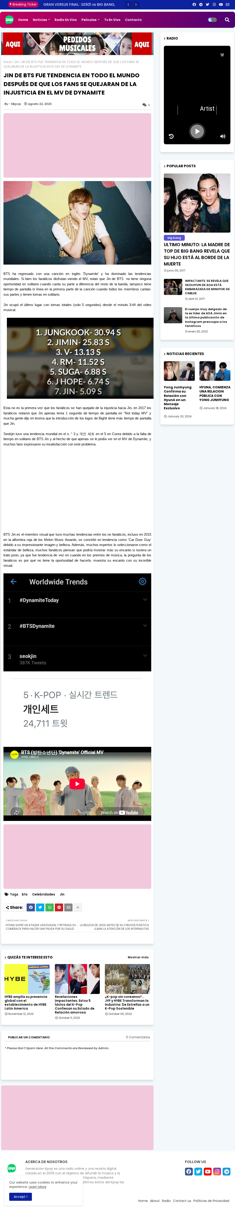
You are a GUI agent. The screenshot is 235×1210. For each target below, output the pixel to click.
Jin (16, 62)
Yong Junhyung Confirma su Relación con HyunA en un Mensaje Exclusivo (177, 397)
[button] (128, 4)
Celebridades (43, 894)
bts (25, 894)
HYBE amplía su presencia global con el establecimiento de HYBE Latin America (26, 1003)
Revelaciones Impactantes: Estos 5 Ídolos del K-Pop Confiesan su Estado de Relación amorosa (75, 1004)
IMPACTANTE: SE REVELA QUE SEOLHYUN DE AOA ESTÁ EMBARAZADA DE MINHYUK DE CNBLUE (207, 287)
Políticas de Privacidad (211, 1200)
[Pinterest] (59, 907)
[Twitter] (40, 907)
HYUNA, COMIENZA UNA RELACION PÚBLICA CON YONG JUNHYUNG (214, 393)
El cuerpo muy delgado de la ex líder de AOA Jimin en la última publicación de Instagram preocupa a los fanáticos (206, 317)
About (155, 1200)
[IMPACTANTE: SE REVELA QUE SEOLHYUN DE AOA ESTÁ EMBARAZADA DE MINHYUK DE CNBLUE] (173, 287)
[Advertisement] (79, 145)
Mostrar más (138, 957)
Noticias (40, 19)
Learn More (37, 1186)
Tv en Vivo (112, 19)
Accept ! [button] (20, 1196)
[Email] (68, 907)
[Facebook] (31, 907)
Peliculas (89, 19)
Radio (166, 1200)
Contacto (133, 19)
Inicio (7, 62)
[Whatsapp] (49, 907)
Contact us (182, 1200)
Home (23, 19)
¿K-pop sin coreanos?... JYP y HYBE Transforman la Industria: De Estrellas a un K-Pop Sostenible (127, 1003)
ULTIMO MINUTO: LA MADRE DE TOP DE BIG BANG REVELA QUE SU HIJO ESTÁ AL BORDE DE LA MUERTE (197, 254)
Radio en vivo (66, 19)
